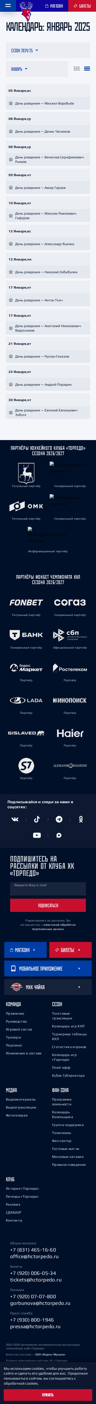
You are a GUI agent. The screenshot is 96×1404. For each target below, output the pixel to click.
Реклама (13, 1204)
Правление (15, 1013)
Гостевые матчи (65, 1149)
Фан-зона (60, 1090)
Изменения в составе (24, 1053)
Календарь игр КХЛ (68, 1026)
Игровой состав (19, 1029)
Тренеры (13, 1037)
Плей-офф (61, 1068)
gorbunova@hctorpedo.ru (40, 1303)
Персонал (14, 1045)
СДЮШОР (13, 1212)
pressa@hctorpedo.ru (35, 1326)
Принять (48, 1395)
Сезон (57, 1004)
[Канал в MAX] (59, 835)
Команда (13, 1004)
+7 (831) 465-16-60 (33, 1250)
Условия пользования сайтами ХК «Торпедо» (37, 1360)
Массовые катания (67, 1157)
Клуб (10, 1179)
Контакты (14, 1220)
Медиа (11, 1090)
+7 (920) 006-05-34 (33, 1273)
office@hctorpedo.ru (34, 1256)
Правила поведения (69, 1165)
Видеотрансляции (21, 1107)
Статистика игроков (69, 1047)
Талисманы (61, 1133)
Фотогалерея (16, 1115)
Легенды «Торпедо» (22, 1196)
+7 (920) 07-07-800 (33, 1296)
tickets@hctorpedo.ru (36, 1280)
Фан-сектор (61, 1141)
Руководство (16, 1021)
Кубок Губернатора (68, 1075)
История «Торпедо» (22, 1188)
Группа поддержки (68, 1125)
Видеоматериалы (20, 1099)
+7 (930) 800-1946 (32, 1320)
